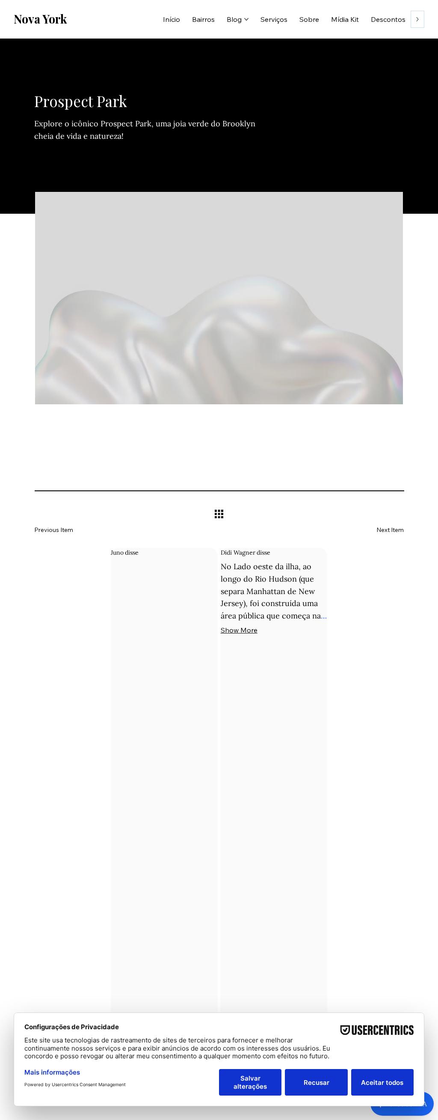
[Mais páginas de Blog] (246, 19)
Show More (239, 630)
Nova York (40, 19)
